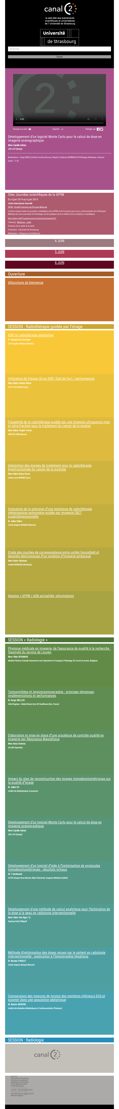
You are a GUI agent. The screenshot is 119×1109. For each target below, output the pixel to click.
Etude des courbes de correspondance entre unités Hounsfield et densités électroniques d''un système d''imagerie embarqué (53, 554)
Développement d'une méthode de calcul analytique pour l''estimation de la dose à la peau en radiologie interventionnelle (59, 911)
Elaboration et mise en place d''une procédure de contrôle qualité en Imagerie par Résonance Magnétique (56, 737)
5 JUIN (59, 252)
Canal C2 (14, 1077)
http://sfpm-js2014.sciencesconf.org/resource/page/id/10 (32, 218)
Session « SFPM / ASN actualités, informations (41, 596)
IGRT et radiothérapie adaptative (31, 335)
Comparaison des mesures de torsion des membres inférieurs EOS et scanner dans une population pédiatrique (56, 998)
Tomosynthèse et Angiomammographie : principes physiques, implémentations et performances (51, 694)
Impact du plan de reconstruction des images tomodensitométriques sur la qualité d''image (59, 781)
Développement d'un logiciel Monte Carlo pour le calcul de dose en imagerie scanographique (55, 824)
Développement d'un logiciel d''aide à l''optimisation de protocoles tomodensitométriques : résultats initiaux (54, 867)
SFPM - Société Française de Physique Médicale (27, 207)
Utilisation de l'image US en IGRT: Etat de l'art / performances (51, 379)
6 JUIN (59, 263)
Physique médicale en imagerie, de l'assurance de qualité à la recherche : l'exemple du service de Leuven (59, 650)
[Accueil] (59, 14)
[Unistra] (59, 37)
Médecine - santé (24, 222)
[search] (59, 48)
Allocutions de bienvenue (25, 283)
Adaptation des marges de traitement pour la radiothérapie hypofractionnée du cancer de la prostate (50, 467)
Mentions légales (17, 1096)
